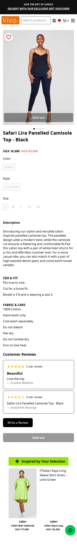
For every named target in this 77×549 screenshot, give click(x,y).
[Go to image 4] (43, 129)
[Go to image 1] (34, 129)
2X (38, 207)
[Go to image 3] (40, 129)
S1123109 (11, 187)
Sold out (38, 118)
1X (29, 207)
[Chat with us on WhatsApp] (70, 530)
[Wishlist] (59, 20)
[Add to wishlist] (8, 37)
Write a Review (17, 423)
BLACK (9, 167)
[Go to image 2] (37, 129)
